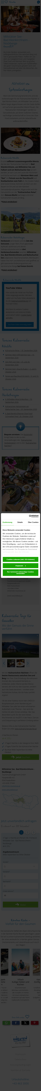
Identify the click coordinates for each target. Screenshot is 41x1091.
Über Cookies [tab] (33, 522)
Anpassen (19, 565)
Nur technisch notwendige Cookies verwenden (20, 572)
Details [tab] (20, 522)
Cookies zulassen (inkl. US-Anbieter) (21, 559)
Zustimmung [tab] (7, 522)
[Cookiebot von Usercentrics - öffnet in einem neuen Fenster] (29, 516)
